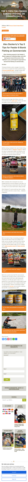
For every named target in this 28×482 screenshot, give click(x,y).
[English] (3, 409)
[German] (9, 409)
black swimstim (21, 246)
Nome (5, 368)
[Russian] (9, 413)
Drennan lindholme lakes (8, 70)
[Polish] (3, 413)
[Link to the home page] (14, 4)
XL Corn (12, 286)
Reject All (14, 479)
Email (5, 373)
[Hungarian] (12, 411)
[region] (14, 472)
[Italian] (3, 411)
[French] (6, 409)
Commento (6, 355)
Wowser (20, 149)
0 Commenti (5, 30)
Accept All (14, 472)
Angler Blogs (20, 25)
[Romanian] (6, 413)
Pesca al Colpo (12, 25)
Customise (14, 475)
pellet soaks (14, 100)
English (8, 38)
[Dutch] (9, 411)
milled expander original (10, 246)
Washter (15, 149)
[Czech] (6, 411)
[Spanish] (12, 409)
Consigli (4, 27)
